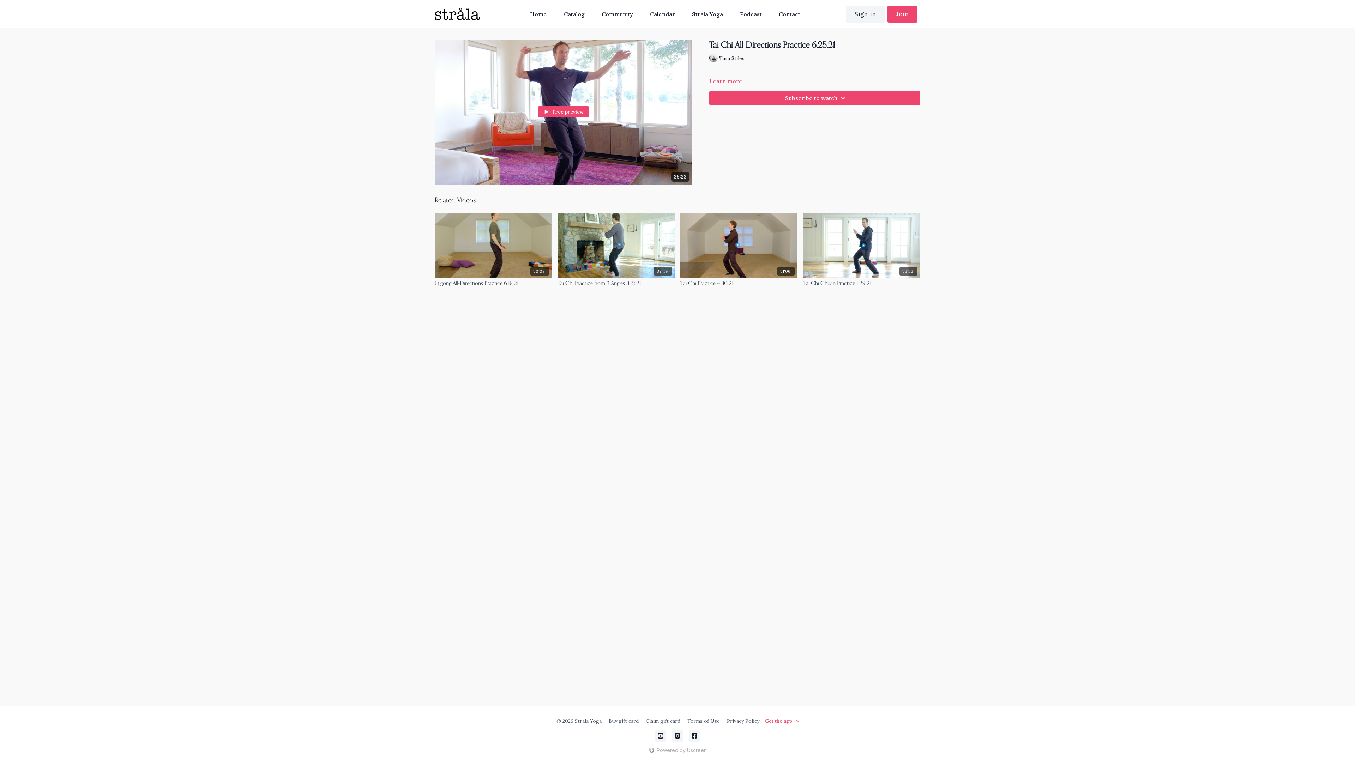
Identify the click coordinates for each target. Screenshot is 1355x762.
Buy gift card (624, 721)
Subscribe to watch (811, 98)
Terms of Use (703, 721)
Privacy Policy (743, 721)
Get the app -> (782, 721)
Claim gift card (663, 721)
